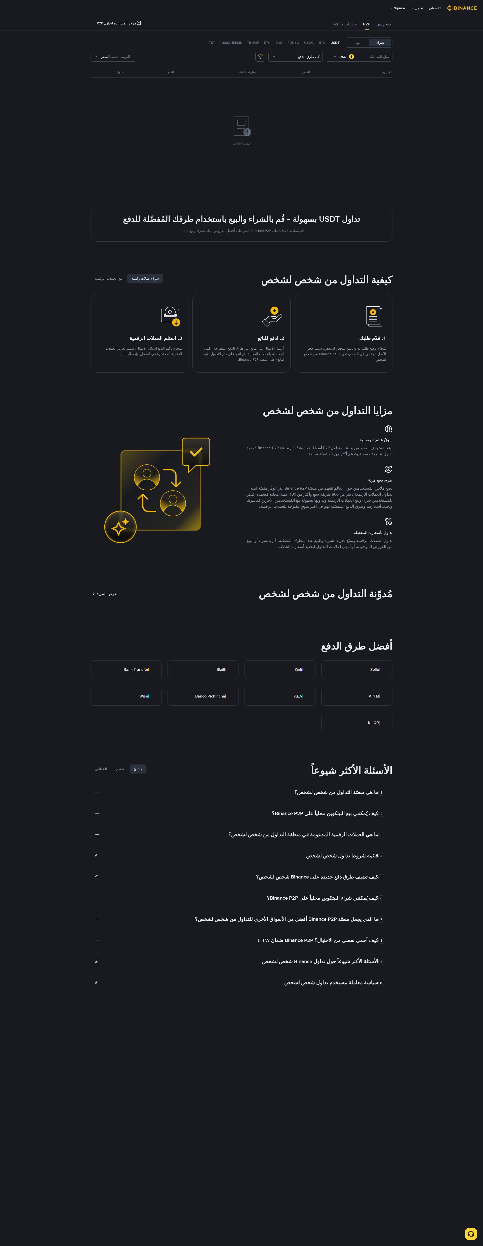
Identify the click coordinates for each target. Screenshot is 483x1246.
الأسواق (435, 8)
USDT (335, 42)
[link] (356, 669)
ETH (267, 42)
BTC (322, 42)
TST (212, 42)
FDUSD (293, 42)
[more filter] (260, 57)
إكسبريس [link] (384, 24)
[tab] (384, 24)
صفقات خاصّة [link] (345, 24)
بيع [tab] (358, 42)
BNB (279, 42)
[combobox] (344, 56)
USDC (309, 42)
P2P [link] (366, 24)
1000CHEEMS (231, 42)
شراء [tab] (380, 42)
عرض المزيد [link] (107, 593)
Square (399, 8)
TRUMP (253, 42)
